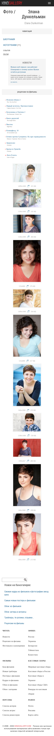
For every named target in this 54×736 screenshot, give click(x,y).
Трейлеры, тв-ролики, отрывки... (19, 618)
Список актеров (9, 706)
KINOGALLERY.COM (22, 726)
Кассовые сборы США (38, 685)
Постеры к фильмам (11, 676)
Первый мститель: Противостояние (19, 106)
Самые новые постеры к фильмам (19, 601)
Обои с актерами (10, 689)
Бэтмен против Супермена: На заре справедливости (26, 137)
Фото (8, 11)
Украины (32, 641)
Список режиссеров (11, 715)
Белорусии (32, 646)
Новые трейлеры (10, 671)
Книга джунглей (12, 118)
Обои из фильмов (10, 685)
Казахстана (33, 655)
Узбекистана (33, 650)
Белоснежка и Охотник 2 (15, 112)
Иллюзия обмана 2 (13, 100)
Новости (6, 637)
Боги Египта (12, 155)
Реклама (31, 710)
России (31, 637)
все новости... (14, 82)
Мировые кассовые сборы (39, 667)
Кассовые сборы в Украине (36, 678)
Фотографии (10, 45)
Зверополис (10, 143)
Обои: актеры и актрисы (15, 612)
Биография (9, 39)
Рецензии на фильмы (14, 623)
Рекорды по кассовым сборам (37, 691)
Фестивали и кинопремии (14, 646)
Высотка (9, 124)
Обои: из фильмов (12, 606)
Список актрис (9, 710)
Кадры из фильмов (11, 680)
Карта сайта (33, 715)
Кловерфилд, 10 (12, 131)
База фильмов (8, 667)
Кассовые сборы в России (39, 671)
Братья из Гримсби (13, 149)
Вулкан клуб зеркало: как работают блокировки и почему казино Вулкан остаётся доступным (25, 69)
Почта (30, 706)
